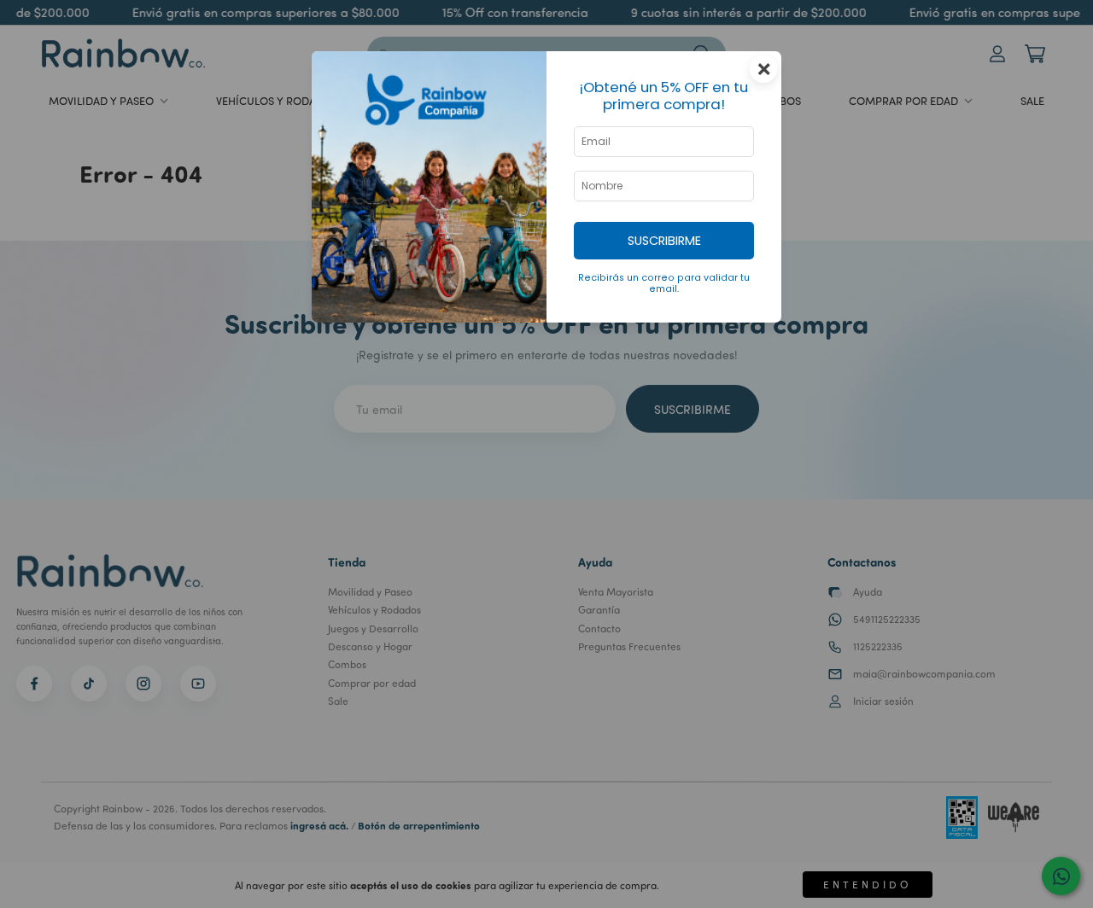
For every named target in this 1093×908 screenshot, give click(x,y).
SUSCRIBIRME (664, 240)
